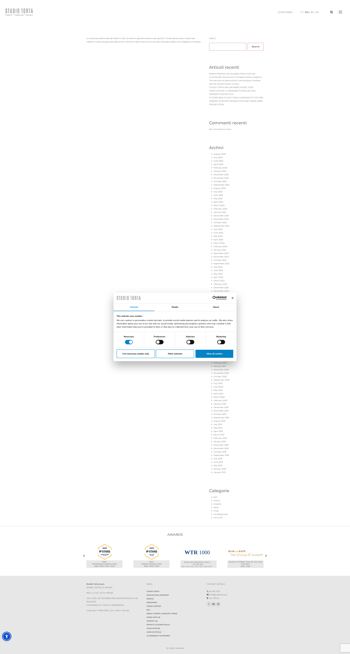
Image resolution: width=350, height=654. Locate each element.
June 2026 (218, 161)
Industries (152, 602)
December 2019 (221, 407)
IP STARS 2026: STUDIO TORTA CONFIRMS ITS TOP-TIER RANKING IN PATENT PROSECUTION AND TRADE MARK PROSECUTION (236, 101)
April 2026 (218, 164)
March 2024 (219, 243)
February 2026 (220, 167)
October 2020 (220, 376)
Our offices (213, 598)
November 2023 (221, 256)
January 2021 (220, 366)
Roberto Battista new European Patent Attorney (232, 73)
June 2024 (218, 233)
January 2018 (220, 469)
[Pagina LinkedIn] (218, 604)
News (216, 507)
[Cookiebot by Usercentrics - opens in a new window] (215, 298)
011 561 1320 (214, 591)
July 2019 (218, 424)
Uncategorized (221, 514)
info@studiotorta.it (218, 594)
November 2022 (221, 291)
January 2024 (220, 250)
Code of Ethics (154, 632)
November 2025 (221, 178)
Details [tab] (175, 307)
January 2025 (220, 212)
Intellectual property (158, 595)
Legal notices (153, 628)
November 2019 (221, 410)
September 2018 (221, 455)
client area (285, 12)
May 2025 (218, 198)
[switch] (160, 342)
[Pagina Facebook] (209, 604)
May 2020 (218, 390)
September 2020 (221, 380)
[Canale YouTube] (214, 604)
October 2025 (220, 181)
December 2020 (221, 369)
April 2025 (218, 202)
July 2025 (218, 191)
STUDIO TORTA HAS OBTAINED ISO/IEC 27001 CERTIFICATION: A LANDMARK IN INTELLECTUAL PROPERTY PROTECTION (232, 90)
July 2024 (218, 229)
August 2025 (220, 188)
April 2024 (218, 239)
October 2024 (220, 222)
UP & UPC (218, 517)
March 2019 (219, 434)
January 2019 (220, 441)
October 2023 (220, 260)
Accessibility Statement (158, 636)
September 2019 (221, 417)
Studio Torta (153, 591)
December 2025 (221, 174)
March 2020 (219, 397)
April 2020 (218, 393)
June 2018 (218, 462)
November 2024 (221, 219)
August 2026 (220, 154)
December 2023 (221, 253)
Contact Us (152, 621)
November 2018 (221, 448)
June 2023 (218, 270)
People (150, 599)
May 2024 (218, 236)
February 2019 (220, 438)
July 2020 (218, 383)
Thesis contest (154, 606)
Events (217, 500)
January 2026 (220, 171)
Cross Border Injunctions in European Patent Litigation (235, 77)
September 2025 (221, 185)
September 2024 (221, 226)
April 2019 (218, 431)
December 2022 (221, 287)
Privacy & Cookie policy (158, 625)
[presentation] (84, 556)
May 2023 (218, 274)
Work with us (153, 617)
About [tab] (216, 307)
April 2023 (218, 277)
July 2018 (218, 458)
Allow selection (175, 354)
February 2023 (220, 284)
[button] (7, 636)
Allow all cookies (214, 354)
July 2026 (218, 157)
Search (212, 38)
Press (216, 511)
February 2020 (220, 400)
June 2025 (218, 195)
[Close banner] (233, 298)
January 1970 (220, 472)
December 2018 (221, 445)
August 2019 (219, 421)
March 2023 (219, 280)
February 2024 (220, 246)
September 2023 (221, 263)
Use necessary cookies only (135, 354)
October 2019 (220, 414)
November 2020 (221, 373)
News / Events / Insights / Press (162, 614)
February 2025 (220, 209)
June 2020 (218, 387)
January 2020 (220, 404)
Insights (217, 504)
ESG (216, 497)
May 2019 (218, 428)
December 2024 (221, 215)
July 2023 (218, 267)
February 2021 (220, 363)
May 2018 (218, 465)
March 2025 (219, 205)
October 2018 (220, 452)
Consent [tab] (134, 307)
